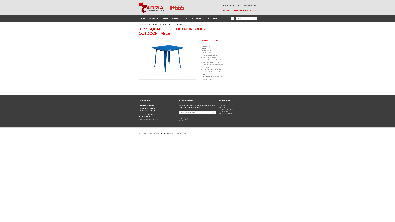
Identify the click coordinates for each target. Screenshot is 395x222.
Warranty (222, 107)
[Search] (254, 18)
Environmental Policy (226, 109)
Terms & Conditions (225, 113)
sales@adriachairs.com (248, 6)
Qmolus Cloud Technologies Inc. (178, 133)
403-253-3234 (229, 6)
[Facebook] (181, 119)
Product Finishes (171, 18)
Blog (198, 18)
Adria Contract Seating (151, 133)
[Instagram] (186, 119)
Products (153, 18)
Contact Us (211, 18)
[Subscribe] (213, 112)
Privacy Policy (223, 111)
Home (143, 18)
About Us (188, 18)
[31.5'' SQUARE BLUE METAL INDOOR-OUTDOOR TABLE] (167, 59)
